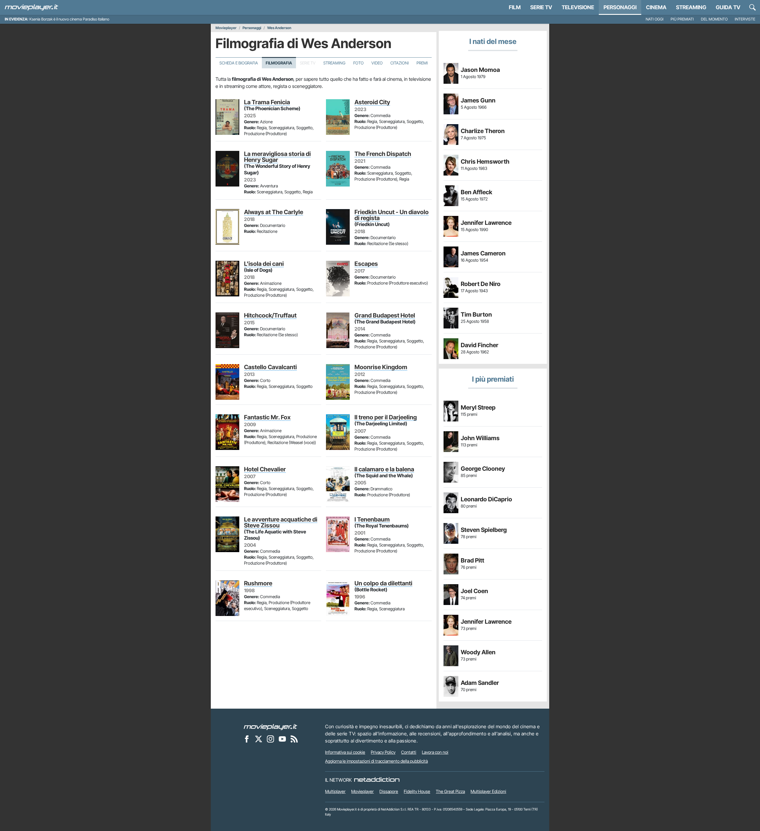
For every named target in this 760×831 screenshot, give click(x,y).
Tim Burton (476, 314)
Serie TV (541, 7)
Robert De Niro (481, 283)
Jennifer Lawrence (486, 222)
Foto (358, 63)
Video (377, 63)
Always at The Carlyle (273, 212)
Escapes (366, 263)
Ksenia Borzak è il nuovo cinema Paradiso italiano (69, 19)
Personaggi (252, 28)
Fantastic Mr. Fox (267, 417)
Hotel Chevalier (265, 469)
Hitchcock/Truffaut (270, 315)
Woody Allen (478, 652)
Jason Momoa (480, 69)
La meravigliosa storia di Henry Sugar (277, 156)
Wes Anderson (279, 28)
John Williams (480, 438)
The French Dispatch (382, 153)
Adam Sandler (480, 682)
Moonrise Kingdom (380, 367)
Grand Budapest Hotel (384, 315)
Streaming (691, 7)
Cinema (656, 7)
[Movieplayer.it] (31, 7)
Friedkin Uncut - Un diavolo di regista (391, 215)
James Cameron (483, 253)
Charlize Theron (483, 131)
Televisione (578, 7)
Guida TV (728, 7)
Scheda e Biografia (238, 63)
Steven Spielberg (484, 529)
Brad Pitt (472, 560)
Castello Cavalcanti (270, 367)
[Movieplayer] (270, 726)
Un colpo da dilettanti (383, 583)
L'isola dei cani (264, 263)
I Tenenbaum (372, 519)
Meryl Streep (478, 407)
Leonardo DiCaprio (486, 499)
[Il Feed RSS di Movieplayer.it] (294, 738)
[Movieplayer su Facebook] (247, 738)
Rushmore (258, 583)
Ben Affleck (476, 192)
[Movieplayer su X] (259, 738)
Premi (422, 63)
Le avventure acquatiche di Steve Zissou (280, 522)
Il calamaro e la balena (384, 469)
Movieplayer (226, 28)
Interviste (745, 19)
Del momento (714, 19)
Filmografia (279, 63)
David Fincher (479, 345)
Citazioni (399, 63)
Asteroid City (372, 102)
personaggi (620, 7)
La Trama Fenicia (267, 102)
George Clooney (483, 468)
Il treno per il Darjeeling (385, 417)
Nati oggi (655, 19)
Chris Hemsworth (485, 161)
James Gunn (478, 100)
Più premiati (682, 19)
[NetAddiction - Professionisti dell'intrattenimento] (376, 779)
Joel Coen (474, 591)
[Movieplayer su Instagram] (270, 738)
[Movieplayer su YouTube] (282, 738)
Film (515, 7)
